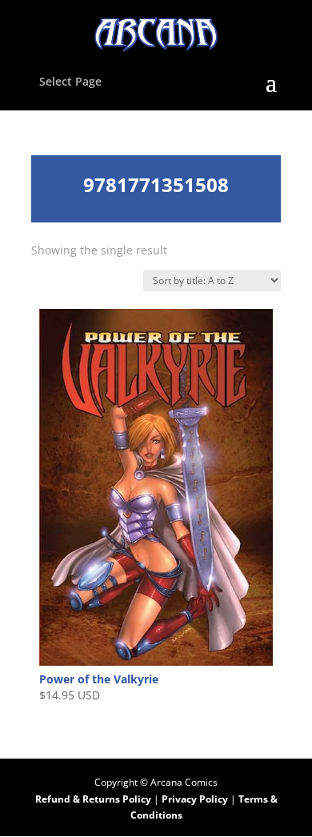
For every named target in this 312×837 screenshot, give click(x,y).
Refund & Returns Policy (93, 799)
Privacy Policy (196, 799)
